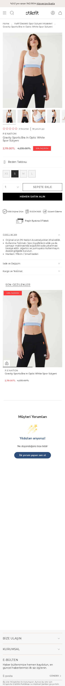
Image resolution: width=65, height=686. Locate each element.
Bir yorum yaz (38, 129)
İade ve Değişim (11, 263)
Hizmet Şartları (41, 684)
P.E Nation (9, 133)
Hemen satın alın (32, 196)
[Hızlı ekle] (7, 363)
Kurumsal (11, 649)
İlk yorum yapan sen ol (32, 455)
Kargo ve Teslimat (13, 271)
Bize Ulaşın (12, 638)
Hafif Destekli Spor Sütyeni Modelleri (33, 23)
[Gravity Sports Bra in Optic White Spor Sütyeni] (32, 328)
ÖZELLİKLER (10, 235)
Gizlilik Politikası (21, 684)
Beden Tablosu (17, 161)
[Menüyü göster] (4, 13)
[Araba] (60, 13)
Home (6, 23)
